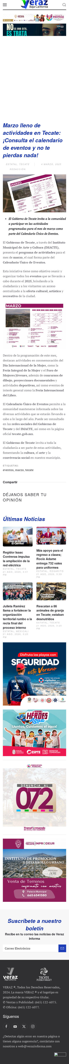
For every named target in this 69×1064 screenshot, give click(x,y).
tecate (29, 470)
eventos (8, 470)
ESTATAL (11, 164)
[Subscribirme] (62, 948)
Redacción (18, 169)
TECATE (24, 164)
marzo (19, 470)
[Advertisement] (34, 77)
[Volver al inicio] (34, 5)
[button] (5, 5)
